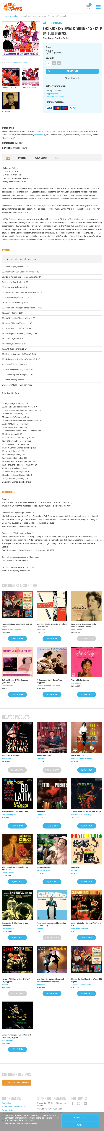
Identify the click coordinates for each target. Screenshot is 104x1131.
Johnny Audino (41, 131)
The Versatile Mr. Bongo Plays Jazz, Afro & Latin (16, 868)
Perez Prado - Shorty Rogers (82, 814)
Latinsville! (75, 867)
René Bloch (41, 985)
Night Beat (41, 811)
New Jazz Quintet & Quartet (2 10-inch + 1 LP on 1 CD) (51, 625)
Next (16, 259)
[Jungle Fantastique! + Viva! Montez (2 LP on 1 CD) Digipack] (17, 1017)
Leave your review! (20, 62)
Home (5, 16)
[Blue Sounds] (12, 7)
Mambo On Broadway (10, 755)
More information (12, 1124)
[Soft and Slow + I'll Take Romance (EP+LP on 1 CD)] (17, 662)
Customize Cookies (29, 1124)
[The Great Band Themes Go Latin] (17, 793)
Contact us (6, 1103)
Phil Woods (41, 630)
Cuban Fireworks (43, 867)
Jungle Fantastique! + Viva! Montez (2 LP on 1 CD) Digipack (16, 1036)
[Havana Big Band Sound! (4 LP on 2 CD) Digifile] (17, 606)
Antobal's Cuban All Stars (12, 630)
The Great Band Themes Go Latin (15, 811)
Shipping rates (52, 94)
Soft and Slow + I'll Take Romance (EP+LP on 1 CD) (15, 681)
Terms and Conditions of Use (14, 1107)
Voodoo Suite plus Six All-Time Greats (86, 811)
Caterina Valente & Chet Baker (48, 686)
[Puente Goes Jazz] (52, 737)
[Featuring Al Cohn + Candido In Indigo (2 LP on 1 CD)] (52, 905)
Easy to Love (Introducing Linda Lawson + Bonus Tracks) (83, 625)
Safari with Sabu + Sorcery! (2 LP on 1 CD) (86, 924)
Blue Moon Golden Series (56, 38)
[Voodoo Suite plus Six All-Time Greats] (86, 793)
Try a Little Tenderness (80, 680)
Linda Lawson (76, 630)
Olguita (74, 870)
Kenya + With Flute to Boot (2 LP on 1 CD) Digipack (16, 980)
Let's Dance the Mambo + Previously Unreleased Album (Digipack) (51, 980)
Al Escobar (14, 16)
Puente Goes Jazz (44, 755)
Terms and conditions (55, 97)
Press (57, 157)
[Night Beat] (52, 793)
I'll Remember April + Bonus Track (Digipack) (50, 681)
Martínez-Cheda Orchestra (81, 759)
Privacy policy (8, 1110)
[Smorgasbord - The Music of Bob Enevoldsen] (17, 905)
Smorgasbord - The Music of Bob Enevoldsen (15, 924)
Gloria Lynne (76, 683)
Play (7, 259)
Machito (5, 985)
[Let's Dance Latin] (86, 737)
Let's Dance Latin (77, 755)
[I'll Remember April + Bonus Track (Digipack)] (52, 662)
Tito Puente (6, 759)
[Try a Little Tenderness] (86, 662)
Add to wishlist (74, 78)
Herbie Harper (77, 131)
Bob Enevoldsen (58, 131)
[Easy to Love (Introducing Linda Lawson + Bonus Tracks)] (86, 606)
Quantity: (50, 58)
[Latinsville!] (86, 849)
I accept (80, 1125)
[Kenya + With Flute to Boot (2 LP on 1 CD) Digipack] (17, 961)
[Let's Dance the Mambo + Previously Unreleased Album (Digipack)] (52, 961)
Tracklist (22, 157)
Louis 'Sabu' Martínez (79, 929)
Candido (40, 929)
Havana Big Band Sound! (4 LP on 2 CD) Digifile (17, 625)
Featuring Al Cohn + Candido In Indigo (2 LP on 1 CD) (51, 924)
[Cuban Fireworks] (52, 849)
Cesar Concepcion (9, 814)
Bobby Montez (7, 1040)
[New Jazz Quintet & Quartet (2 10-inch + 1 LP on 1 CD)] (52, 606)
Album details (41, 157)
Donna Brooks (7, 686)
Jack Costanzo (8, 873)
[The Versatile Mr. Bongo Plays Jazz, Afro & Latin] (17, 849)
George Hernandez (44, 870)
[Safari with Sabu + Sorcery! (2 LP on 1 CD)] (86, 905)
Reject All (80, 1117)
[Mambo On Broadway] (17, 737)
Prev (11, 259)
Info (8, 157)
